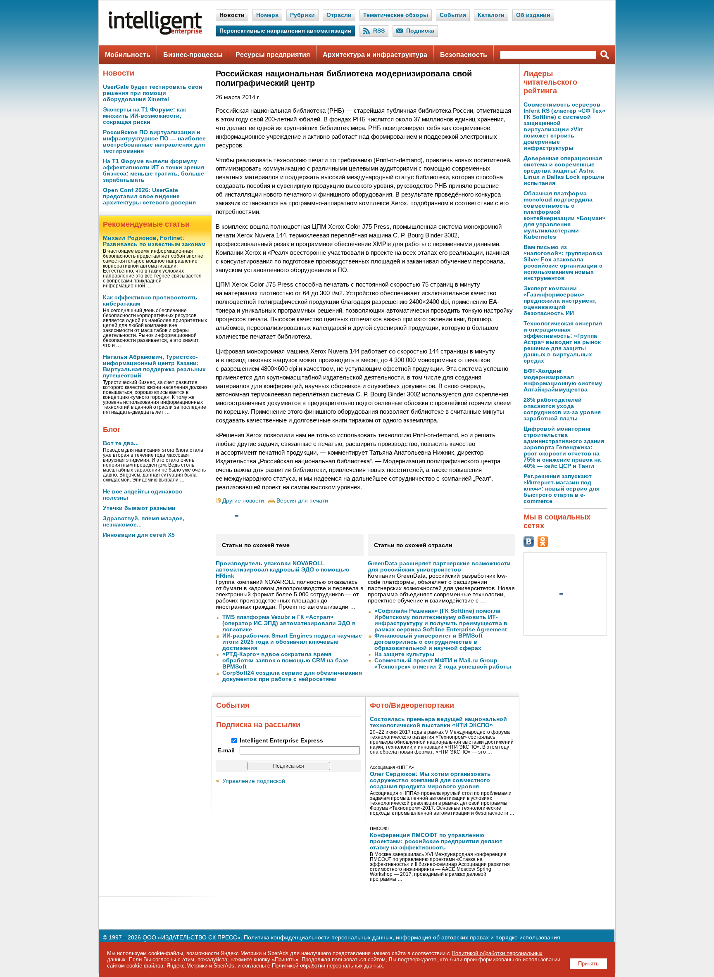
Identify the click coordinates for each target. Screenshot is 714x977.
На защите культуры (404, 654)
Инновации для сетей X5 (139, 535)
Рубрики (302, 15)
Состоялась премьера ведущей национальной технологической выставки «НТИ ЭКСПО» (438, 722)
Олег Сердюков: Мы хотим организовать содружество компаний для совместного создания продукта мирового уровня (430, 780)
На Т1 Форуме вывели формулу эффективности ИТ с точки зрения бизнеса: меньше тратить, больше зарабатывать (153, 170)
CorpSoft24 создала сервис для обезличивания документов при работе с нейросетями (292, 676)
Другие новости (243, 501)
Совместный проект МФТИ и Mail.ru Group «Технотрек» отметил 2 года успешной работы (442, 663)
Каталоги (491, 15)
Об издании (533, 15)
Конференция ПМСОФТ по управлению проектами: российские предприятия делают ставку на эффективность (436, 841)
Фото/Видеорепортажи (412, 705)
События (453, 15)
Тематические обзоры (395, 15)
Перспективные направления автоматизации (285, 31)
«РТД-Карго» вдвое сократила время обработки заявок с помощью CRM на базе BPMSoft (285, 660)
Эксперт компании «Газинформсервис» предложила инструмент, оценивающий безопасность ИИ (560, 300)
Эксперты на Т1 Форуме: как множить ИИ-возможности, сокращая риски (144, 116)
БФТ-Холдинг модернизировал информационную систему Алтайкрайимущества (563, 380)
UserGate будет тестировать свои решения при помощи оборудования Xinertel (152, 93)
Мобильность (127, 54)
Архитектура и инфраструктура (375, 54)
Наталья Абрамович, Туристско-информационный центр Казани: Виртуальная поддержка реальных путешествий (154, 366)
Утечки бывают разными (139, 508)
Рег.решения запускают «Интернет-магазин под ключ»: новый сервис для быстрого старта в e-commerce (562, 488)
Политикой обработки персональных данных (327, 966)
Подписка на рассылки (258, 725)
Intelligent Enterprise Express (281, 740)
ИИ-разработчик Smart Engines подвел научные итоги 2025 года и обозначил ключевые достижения (292, 642)
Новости (232, 15)
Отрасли (339, 15)
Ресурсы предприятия (273, 54)
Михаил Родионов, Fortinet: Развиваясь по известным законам (154, 241)
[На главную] (155, 33)
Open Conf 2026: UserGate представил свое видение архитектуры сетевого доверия (149, 196)
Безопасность (463, 54)
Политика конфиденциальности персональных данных (318, 937)
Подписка (420, 31)
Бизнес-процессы (193, 54)
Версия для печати (302, 501)
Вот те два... (121, 443)
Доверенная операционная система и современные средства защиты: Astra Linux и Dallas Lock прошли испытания (564, 170)
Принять (588, 963)
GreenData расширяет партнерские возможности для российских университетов (439, 566)
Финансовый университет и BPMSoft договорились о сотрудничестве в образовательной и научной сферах (428, 642)
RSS (379, 31)
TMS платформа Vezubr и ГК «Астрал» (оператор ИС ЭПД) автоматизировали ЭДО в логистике (289, 623)
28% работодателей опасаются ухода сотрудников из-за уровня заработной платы (562, 409)
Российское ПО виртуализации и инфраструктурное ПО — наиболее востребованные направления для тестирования (154, 141)
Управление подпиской (253, 781)
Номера (267, 15)
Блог (112, 429)
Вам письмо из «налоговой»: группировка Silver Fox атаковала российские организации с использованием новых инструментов (563, 262)
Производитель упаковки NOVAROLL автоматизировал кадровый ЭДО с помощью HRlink (282, 569)
